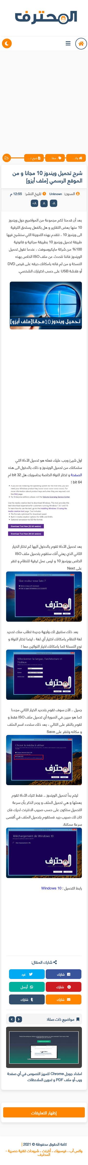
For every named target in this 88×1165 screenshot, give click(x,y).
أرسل (24, 986)
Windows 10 (51, 888)
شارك (61, 974)
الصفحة (76, 474)
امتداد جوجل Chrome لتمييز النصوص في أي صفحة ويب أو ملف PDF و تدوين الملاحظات (44, 1076)
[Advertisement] (44, 98)
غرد (24, 974)
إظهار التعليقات (44, 1112)
